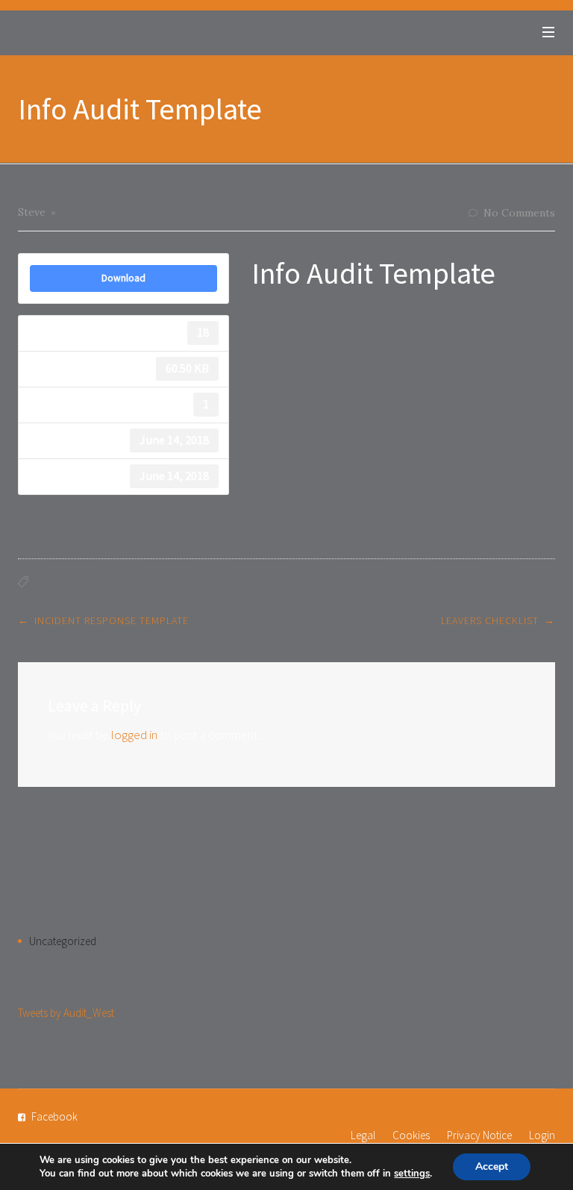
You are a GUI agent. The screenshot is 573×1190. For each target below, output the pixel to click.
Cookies (411, 1135)
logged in (134, 734)
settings (412, 1173)
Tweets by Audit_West (66, 1013)
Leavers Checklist (490, 620)
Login (542, 1135)
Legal (363, 1135)
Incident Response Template (111, 620)
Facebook (54, 1116)
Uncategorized (62, 941)
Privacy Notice (479, 1135)
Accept (491, 1166)
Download (123, 278)
